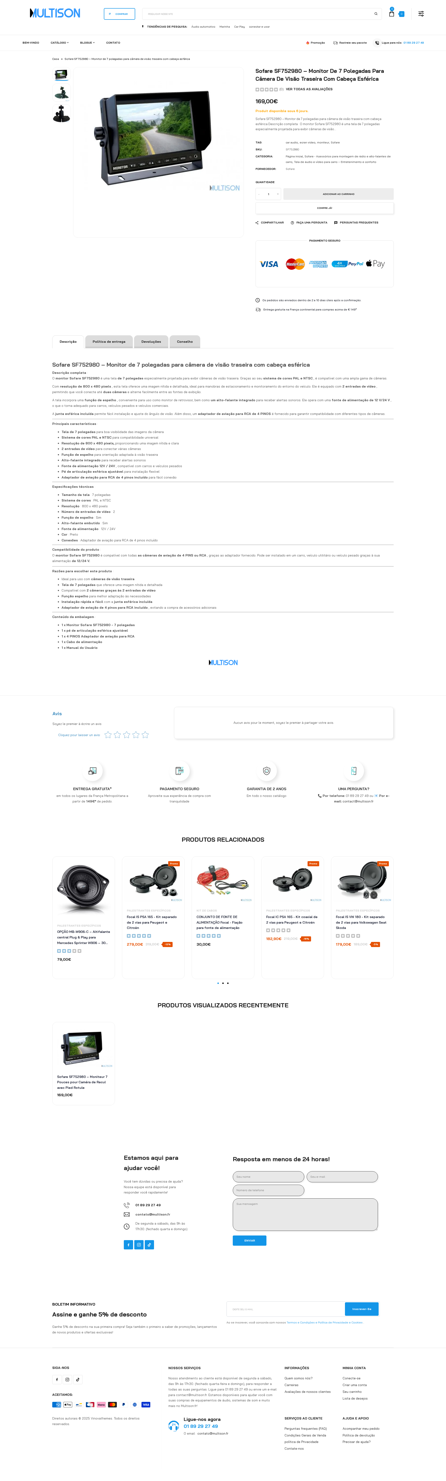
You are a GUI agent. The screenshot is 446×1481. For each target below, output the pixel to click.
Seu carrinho (352, 1391)
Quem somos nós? (299, 1378)
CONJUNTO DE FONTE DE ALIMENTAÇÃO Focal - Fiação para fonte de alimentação (220, 922)
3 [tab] (228, 983)
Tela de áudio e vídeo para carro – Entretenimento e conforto (335, 162)
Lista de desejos (355, 1398)
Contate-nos (294, 1448)
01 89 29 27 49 (413, 42)
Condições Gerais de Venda (305, 1435)
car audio (292, 142)
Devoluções (151, 342)
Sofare (335, 142)
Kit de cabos (207, 910)
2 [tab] (223, 983)
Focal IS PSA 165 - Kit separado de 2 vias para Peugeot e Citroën (152, 922)
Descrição (68, 342)
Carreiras (291, 1385)
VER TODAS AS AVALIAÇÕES (309, 89)
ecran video (307, 142)
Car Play (239, 26)
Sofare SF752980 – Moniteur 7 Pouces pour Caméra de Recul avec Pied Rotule (82, 1082)
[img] (267, 89)
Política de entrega (109, 342)
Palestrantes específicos (79, 925)
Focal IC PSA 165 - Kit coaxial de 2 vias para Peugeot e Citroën (292, 920)
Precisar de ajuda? (357, 1442)
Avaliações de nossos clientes (308, 1391)
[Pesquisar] (376, 14)
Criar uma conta (355, 1385)
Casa (55, 59)
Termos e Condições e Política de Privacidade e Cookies (325, 1322)
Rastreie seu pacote (353, 42)
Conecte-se (352, 1378)
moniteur (323, 142)
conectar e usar (259, 26)
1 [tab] (218, 983)
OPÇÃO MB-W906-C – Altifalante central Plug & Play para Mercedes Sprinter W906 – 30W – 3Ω (83, 938)
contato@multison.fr (212, 1433)
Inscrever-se (361, 1309)
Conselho (185, 342)
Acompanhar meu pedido (361, 1428)
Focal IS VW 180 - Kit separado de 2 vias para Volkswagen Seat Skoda (361, 922)
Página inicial (294, 156)
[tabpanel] (83, 917)
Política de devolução (359, 1435)
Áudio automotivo (203, 26)
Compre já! (324, 208)
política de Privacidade (301, 1442)
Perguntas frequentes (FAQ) (306, 1428)
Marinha (225, 26)
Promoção (318, 42)
